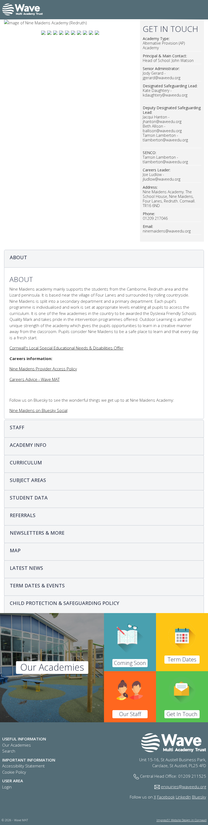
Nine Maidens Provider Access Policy (43, 368)
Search (8, 751)
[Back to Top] (203, 820)
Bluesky (199, 797)
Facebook (166, 797)
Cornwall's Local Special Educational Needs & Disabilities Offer (66, 348)
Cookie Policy (14, 772)
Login (7, 787)
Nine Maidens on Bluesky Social (38, 410)
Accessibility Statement (23, 766)
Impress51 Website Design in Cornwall (182, 820)
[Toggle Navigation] (199, 14)
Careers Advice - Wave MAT (34, 379)
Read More (52, 667)
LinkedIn (183, 797)
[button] (104, 259)
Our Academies (16, 745)
